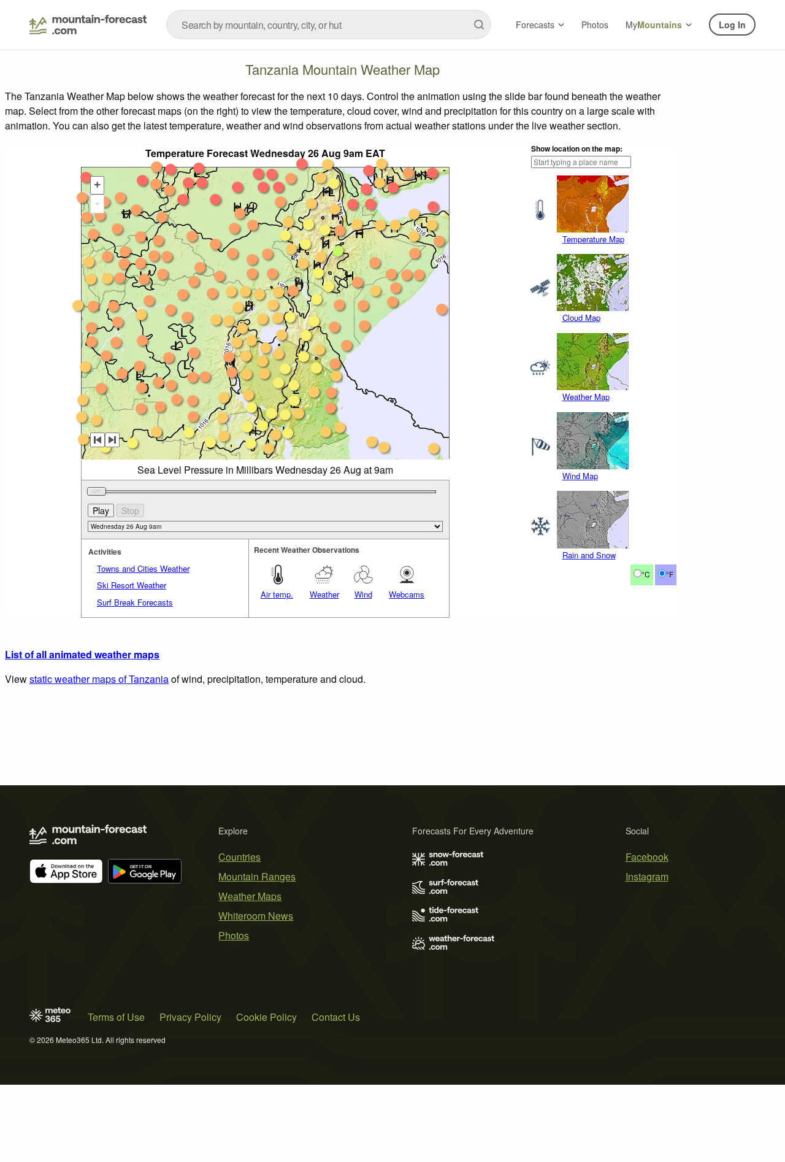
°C (645, 574)
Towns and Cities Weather (143, 568)
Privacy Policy (190, 1017)
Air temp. (277, 594)
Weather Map (586, 396)
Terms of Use (116, 1017)
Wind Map (580, 476)
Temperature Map (593, 239)
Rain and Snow (589, 555)
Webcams (406, 594)
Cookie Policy (266, 1017)
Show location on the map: (576, 148)
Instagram (647, 876)
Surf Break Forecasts (135, 602)
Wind (363, 594)
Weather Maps (249, 896)
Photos (594, 24)
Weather (324, 594)
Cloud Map (581, 317)
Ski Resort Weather (131, 585)
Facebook (647, 857)
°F (669, 574)
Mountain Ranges (257, 876)
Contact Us (336, 1017)
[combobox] (328, 24)
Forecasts (535, 24)
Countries (239, 857)
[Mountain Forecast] (88, 24)
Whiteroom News (255, 916)
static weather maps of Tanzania (99, 679)
